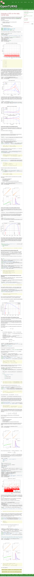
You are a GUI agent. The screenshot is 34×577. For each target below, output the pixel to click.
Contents (13, 9)
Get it (16, 2)
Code (29, 2)
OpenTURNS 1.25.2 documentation (6, 9)
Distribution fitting (3, 10)
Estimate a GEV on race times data (28, 16)
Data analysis (21, 9)
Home (13, 2)
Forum (22, 2)
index (32, 9)
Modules (25, 2)
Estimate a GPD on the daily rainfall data (13, 10)
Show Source (26, 20)
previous (27, 9)
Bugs (32, 2)
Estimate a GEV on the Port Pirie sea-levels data (28, 13)
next (30, 9)
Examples (16, 9)
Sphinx (30, 576)
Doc (18, 2)
